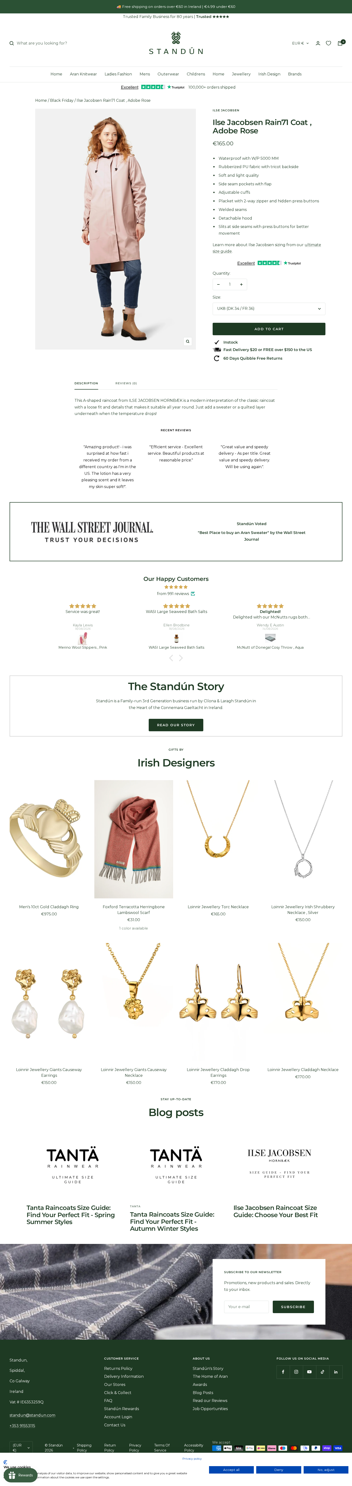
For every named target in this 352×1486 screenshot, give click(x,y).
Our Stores (114, 1384)
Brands (294, 74)
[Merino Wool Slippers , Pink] (83, 638)
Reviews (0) (126, 383)
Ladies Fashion (118, 74)
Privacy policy (192, 1458)
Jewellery (241, 74)
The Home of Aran (210, 1376)
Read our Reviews (210, 1400)
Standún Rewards (121, 1409)
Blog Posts (203, 1392)
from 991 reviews (173, 593)
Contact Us (114, 1425)
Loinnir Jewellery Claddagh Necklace (303, 1069)
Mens (145, 74)
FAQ (108, 1400)
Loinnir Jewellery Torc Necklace (218, 907)
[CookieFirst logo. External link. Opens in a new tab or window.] (5, 1462)
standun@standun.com (32, 1415)
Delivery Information (124, 1376)
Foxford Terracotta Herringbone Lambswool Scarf (134, 910)
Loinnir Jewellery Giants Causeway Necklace (134, 1072)
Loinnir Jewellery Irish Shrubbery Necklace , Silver (303, 910)
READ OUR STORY (176, 725)
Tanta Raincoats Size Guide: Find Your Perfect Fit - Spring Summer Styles (71, 1215)
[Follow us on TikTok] (322, 1371)
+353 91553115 (22, 1426)
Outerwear (168, 74)
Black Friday (62, 100)
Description (86, 383)
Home (56, 74)
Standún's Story (208, 1368)
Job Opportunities (210, 1409)
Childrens (196, 74)
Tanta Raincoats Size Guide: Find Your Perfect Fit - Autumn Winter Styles (172, 1221)
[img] (176, 587)
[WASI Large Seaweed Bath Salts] (177, 638)
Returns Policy (118, 1368)
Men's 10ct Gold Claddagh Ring (49, 907)
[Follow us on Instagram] (296, 1371)
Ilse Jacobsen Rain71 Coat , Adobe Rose (114, 100)
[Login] (318, 43)
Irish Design (269, 74)
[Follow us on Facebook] (283, 1371)
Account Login (118, 1417)
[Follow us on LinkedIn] (335, 1371)
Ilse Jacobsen (226, 110)
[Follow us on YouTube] (309, 1371)
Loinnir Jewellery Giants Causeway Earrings (49, 1072)
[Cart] (340, 43)
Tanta (135, 1206)
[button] (172, 657)
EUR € (298, 43)
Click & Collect (117, 1392)
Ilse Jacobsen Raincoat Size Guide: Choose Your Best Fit (275, 1211)
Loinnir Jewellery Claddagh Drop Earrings (218, 1072)
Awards (200, 1384)
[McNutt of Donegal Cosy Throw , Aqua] (270, 638)
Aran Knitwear (83, 74)
